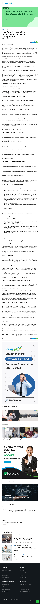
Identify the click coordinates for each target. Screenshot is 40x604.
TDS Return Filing (23, 573)
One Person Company (6, 573)
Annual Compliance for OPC (24, 587)
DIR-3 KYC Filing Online (24, 593)
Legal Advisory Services (6, 586)
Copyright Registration (6, 589)
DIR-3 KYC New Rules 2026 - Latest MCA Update (17, 497)
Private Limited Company (6, 570)
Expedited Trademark (5, 593)
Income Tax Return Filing (24, 579)
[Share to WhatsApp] (37, 42)
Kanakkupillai (5, 38)
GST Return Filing (23, 572)
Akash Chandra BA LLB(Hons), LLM (19, 542)
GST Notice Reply (23, 577)
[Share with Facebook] (31, 42)
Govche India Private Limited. (11, 599)
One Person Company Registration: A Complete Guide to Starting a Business (10, 439)
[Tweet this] (33, 42)
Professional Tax (22, 575)
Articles (11, 515)
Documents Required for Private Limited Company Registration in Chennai (9, 422)
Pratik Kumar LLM (16, 551)
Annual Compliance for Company (25, 584)
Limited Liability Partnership (7, 572)
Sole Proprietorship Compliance (25, 591)
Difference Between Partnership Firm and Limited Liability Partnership (27, 422)
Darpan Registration (5, 584)
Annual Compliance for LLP (24, 586)
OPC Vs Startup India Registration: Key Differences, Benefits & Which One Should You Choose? (25, 549)
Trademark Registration (6, 587)
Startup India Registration (6, 579)
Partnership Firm (5, 575)
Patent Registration (5, 591)
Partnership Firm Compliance (24, 589)
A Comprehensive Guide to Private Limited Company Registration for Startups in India (28, 439)
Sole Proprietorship (5, 577)
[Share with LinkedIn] (35, 42)
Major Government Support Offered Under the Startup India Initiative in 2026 (25, 557)
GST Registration (23, 570)
